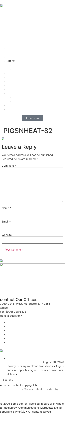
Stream (11, 48)
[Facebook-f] (13, 418)
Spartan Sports (23, 68)
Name (6, 208)
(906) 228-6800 (20, 307)
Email (6, 221)
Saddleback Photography (16, 393)
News (10, 52)
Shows (11, 56)
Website (7, 235)
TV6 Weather (51, 351)
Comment (9, 165)
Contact (12, 76)
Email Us (28, 315)
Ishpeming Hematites (26, 64)
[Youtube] (4, 418)
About (10, 72)
